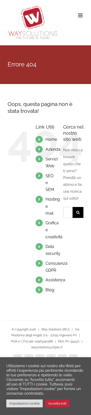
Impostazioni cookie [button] (24, 403)
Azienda (53, 149)
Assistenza (55, 280)
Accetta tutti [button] (57, 403)
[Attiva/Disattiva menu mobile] (80, 15)
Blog (50, 289)
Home (51, 139)
